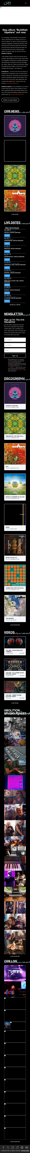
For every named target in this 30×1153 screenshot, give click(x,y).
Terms (14, 367)
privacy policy (25, 1150)
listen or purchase (10, 100)
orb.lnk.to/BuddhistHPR (16, 94)
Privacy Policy (21, 369)
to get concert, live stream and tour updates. (12, 228)
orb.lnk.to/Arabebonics (12, 83)
